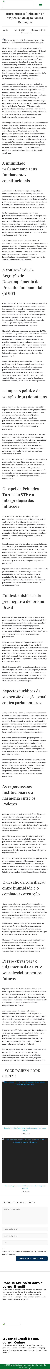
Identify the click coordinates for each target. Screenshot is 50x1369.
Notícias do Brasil (38, 30)
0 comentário (26, 33)
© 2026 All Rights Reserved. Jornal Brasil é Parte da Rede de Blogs (25, 1366)
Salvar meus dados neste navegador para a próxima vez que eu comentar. (24, 1252)
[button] (40, 4)
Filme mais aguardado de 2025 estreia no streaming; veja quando (25, 1187)
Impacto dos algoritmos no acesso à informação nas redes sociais (25, 1129)
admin (5, 30)
